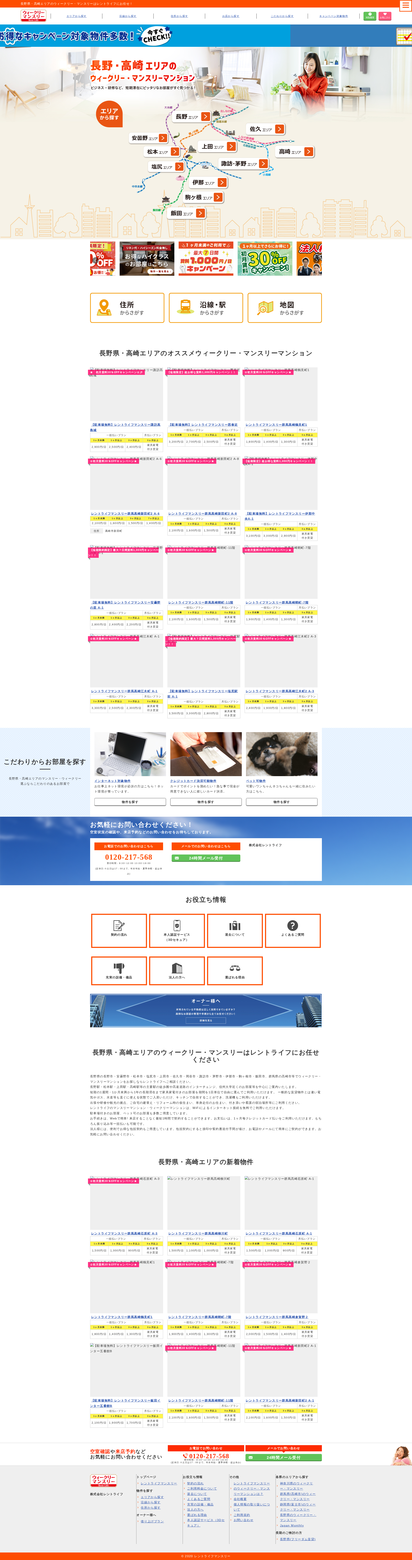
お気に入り (385, 17)
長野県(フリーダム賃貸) (298, 1539)
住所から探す (179, 16)
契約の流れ (195, 1483)
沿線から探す (127, 16)
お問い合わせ (243, 1520)
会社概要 (240, 1499)
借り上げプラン (152, 1521)
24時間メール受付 (206, 858)
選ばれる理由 (197, 1515)
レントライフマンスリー (159, 1483)
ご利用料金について (202, 1488)
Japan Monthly (292, 1525)
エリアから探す (77, 16)
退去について (197, 1494)
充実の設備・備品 (200, 1504)
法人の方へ (195, 1509)
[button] (316, 260)
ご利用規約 (242, 1515)
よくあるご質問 (198, 1499)
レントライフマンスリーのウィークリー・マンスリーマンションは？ (252, 1489)
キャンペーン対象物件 (333, 16)
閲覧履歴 (370, 17)
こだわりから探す (282, 16)
